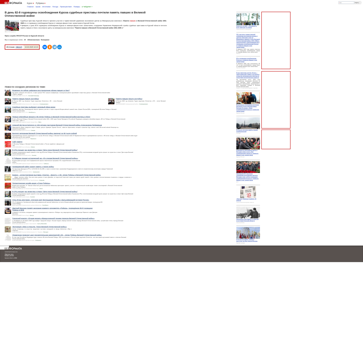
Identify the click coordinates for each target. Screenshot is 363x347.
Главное (30, 7)
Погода (55, 7)
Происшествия (66, 7)
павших (133, 21)
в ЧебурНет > (87, 7)
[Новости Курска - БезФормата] (11, 2)
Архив (38, 7)
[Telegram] (54, 47)
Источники (46, 7)
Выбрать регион (9, 255)
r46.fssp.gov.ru (12, 31)
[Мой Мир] (59, 47)
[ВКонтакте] (44, 47)
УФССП (19, 47)
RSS (16, 258)
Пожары (77, 7)
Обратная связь (9, 254)
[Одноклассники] (49, 47)
